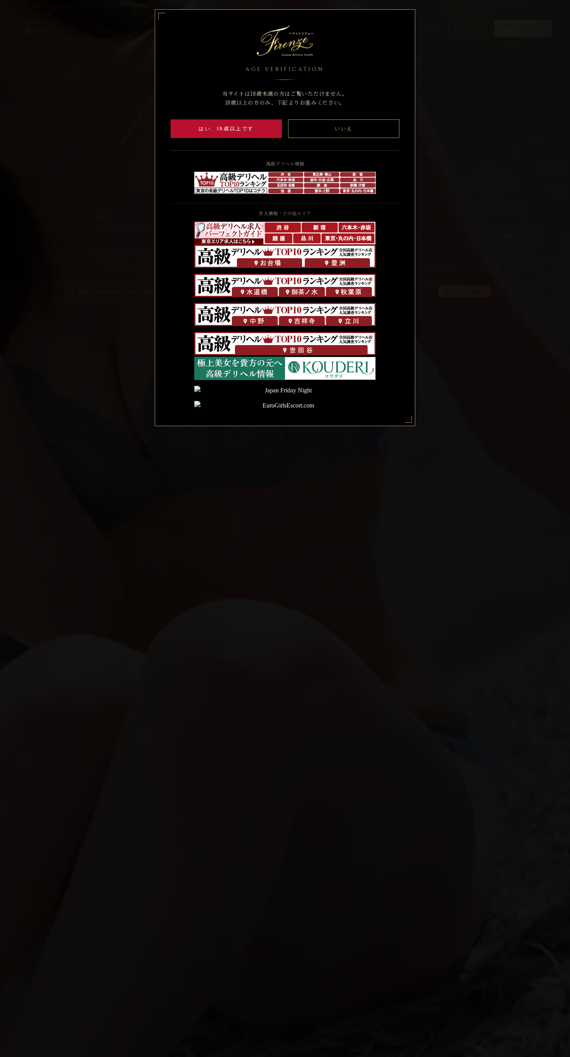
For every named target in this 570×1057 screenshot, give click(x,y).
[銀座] (322, 185)
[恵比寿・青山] (322, 174)
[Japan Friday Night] (285, 390)
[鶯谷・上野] (322, 190)
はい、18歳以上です (226, 128)
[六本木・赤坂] (286, 180)
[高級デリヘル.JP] (285, 368)
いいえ (344, 128)
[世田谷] (285, 343)
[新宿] (358, 174)
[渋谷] (286, 174)
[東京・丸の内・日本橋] (358, 190)
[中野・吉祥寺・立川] (285, 314)
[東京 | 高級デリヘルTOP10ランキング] (231, 182)
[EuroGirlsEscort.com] (285, 405)
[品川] (358, 180)
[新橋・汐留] (358, 185)
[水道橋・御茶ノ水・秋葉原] (285, 285)
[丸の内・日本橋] (348, 239)
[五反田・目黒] (286, 185)
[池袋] (286, 190)
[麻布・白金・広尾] (322, 180)
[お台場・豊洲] (285, 256)
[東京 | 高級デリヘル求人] (229, 233)
